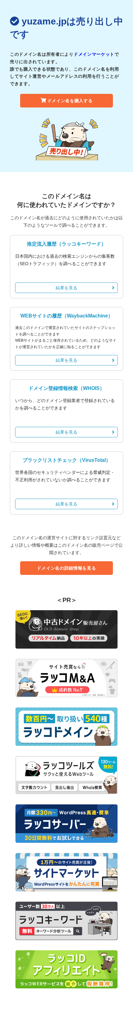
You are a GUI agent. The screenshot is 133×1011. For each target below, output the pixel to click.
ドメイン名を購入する (70, 100)
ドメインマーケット (94, 54)
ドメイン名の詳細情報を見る (66, 568)
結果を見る (66, 287)
